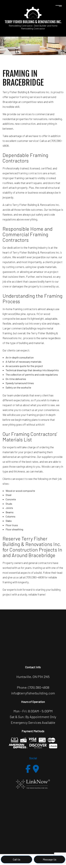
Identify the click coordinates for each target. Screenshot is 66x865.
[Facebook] (28, 769)
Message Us (49, 859)
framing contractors (30, 173)
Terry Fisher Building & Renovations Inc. (33, 22)
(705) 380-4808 (38, 687)
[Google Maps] (36, 769)
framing (24, 97)
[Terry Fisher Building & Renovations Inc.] (33, 12)
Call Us (16, 859)
